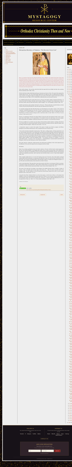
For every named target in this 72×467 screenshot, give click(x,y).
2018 (69, 79)
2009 (69, 422)
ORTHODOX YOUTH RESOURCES (56, 40)
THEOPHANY (8, 56)
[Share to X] (28, 188)
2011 (69, 91)
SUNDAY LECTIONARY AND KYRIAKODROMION (11, 53)
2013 (69, 87)
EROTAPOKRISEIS (35, 40)
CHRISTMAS (8, 55)
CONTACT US (44, 438)
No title (70, 230)
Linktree (39, 433)
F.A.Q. (7, 63)
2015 (69, 84)
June (70, 411)
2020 (69, 76)
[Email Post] (20, 186)
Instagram (29, 433)
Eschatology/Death (37, 189)
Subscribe (53, 433)
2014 (69, 86)
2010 (69, 93)
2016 (69, 82)
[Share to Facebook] (30, 188)
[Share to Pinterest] (31, 188)
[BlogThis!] (27, 188)
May (70, 413)
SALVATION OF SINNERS (58, 42)
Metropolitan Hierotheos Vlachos (45, 189)
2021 (69, 74)
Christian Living (31, 189)
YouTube (34, 433)
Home (62, 194)
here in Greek (62, 85)
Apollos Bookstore (59, 435)
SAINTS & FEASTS (9, 51)
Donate (48, 433)
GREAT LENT (8, 59)
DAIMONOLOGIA (37, 42)
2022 (69, 72)
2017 (69, 81)
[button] (2, 462)
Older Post (42, 194)
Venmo (62, 433)
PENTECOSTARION (9, 62)
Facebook (22, 433)
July (70, 410)
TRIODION (8, 57)
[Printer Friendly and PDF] (23, 188)
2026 (69, 69)
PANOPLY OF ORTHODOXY (9, 42)
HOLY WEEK (8, 60)
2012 (69, 89)
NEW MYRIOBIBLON (47, 42)
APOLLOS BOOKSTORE (8, 44)
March (70, 417)
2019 (69, 77)
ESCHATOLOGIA (29, 42)
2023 (69, 71)
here (50, 82)
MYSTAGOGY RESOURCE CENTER (11, 40)
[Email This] (26, 188)
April (70, 415)
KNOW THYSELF (44, 40)
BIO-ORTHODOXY (20, 42)
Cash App (67, 433)
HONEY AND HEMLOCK (25, 40)
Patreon (58, 433)
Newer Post (22, 194)
